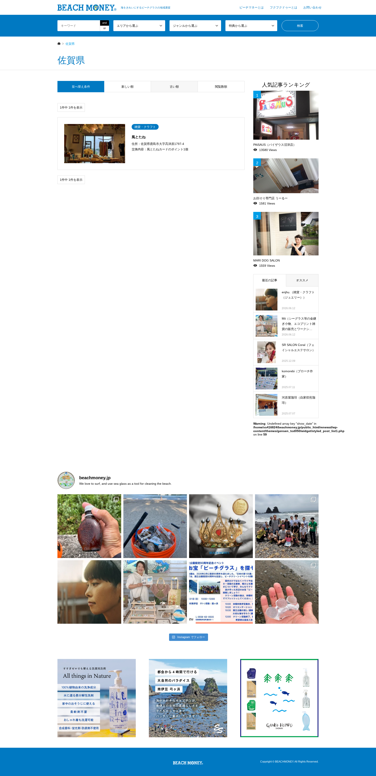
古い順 (174, 86)
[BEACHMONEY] (188, 761)
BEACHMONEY (284, 761)
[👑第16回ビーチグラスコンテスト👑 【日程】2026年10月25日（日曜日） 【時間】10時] (221, 526)
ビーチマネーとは (251, 7)
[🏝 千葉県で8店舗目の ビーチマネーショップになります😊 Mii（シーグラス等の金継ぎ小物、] (155, 592)
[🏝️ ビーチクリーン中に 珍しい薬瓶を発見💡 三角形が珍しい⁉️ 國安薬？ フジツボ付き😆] (89, 526)
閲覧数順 (221, 86)
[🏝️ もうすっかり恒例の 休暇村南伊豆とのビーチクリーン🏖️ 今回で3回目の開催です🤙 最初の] (221, 592)
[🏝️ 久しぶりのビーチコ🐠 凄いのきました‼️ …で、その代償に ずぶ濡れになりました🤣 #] (287, 592)
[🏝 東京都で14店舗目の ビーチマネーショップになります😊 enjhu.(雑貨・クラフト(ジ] (89, 592)
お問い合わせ (312, 7)
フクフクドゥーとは (283, 7)
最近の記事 (269, 280)
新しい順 (127, 86)
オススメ (302, 280)
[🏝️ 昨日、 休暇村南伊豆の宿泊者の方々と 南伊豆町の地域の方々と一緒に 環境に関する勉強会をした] (287, 526)
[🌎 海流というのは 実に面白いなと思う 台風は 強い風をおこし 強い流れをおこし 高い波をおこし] (155, 526)
